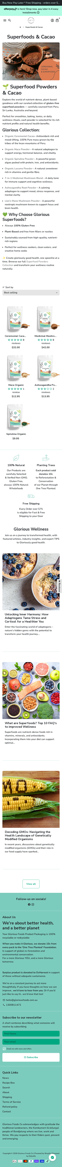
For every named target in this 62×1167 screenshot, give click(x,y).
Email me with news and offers (19, 1049)
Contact (6, 1111)
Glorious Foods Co (25, 1153)
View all (31, 884)
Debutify (32, 1156)
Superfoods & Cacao (34, 27)
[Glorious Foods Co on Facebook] (29, 904)
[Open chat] (52, 1157)
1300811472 (12, 1005)
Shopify (48, 1153)
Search (6, 1087)
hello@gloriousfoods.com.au (20, 1000)
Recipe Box (8, 1082)
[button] (15, 340)
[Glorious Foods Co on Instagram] (33, 904)
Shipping (7, 1097)
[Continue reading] (31, 581)
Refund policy (9, 1106)
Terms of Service (11, 1102)
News (5, 1078)
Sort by (7, 287)
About (5, 1092)
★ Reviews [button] (59, 586)
